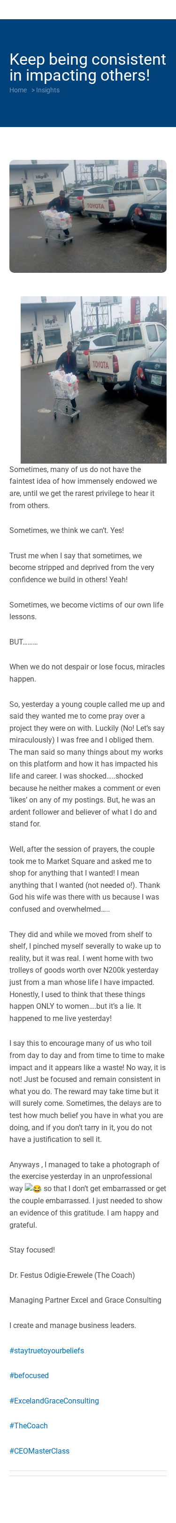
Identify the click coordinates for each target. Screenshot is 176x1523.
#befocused (29, 1375)
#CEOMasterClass (39, 1451)
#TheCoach (28, 1425)
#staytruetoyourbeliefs (46, 1350)
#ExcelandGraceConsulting (54, 1400)
